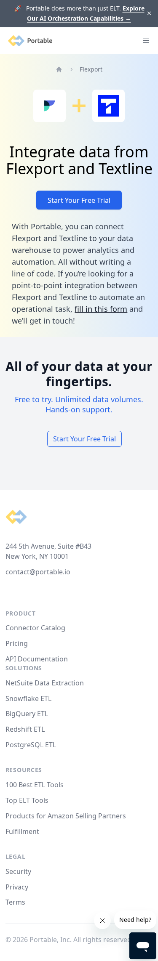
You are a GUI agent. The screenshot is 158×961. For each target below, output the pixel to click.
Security (18, 871)
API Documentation (36, 659)
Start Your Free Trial (79, 200)
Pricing (16, 643)
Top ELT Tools (26, 800)
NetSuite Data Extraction (44, 683)
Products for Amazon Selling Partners (65, 815)
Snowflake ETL (28, 698)
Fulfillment (22, 831)
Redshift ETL (25, 729)
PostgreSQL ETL (30, 744)
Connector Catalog (35, 627)
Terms (15, 902)
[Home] (59, 69)
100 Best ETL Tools (34, 784)
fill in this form (101, 309)
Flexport (91, 69)
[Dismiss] (149, 14)
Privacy (16, 887)
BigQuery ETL (26, 713)
